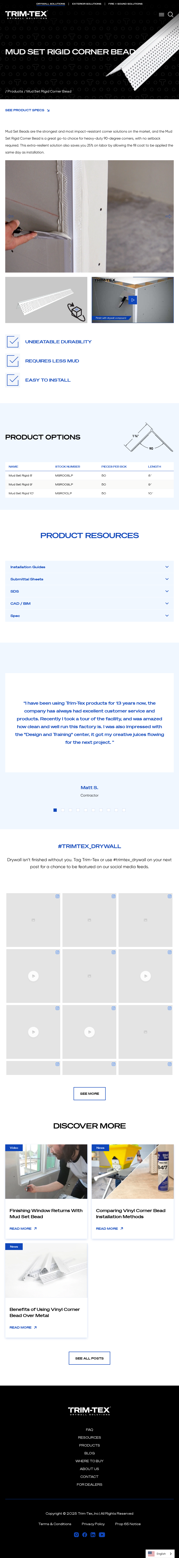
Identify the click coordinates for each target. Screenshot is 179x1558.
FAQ (89, 1430)
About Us (89, 1469)
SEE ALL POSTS (89, 1358)
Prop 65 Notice (128, 1524)
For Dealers (89, 1484)
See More (89, 1093)
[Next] (169, 216)
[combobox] (160, 1554)
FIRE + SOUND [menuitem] (125, 3)
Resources (89, 1437)
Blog (89, 1453)
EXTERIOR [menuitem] (86, 3)
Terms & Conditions (54, 1524)
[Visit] (76, 1534)
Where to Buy (89, 1461)
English (161, 1553)
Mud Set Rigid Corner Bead (48, 91)
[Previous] (10, 216)
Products (15, 91)
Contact (89, 1477)
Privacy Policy (93, 1524)
